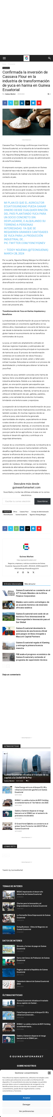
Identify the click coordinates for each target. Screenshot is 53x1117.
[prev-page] (4, 666)
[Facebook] (4, 102)
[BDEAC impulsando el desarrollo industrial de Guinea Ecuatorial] (8, 895)
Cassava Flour (24, 512)
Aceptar (26, 1098)
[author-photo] (26, 553)
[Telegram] (33, 102)
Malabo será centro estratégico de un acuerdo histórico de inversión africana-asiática (32, 605)
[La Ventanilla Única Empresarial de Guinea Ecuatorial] (8, 918)
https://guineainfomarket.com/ (26, 560)
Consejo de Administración (40, 512)
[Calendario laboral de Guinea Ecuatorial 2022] (8, 984)
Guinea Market (10, 94)
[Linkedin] (21, 102)
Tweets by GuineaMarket (12, 870)
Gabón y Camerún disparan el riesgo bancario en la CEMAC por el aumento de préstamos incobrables (31, 813)
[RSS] (29, 572)
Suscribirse (42, 501)
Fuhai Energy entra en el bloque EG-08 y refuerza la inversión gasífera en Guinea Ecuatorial (31, 789)
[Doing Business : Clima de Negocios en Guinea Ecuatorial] (8, 930)
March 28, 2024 (14, 253)
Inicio (4, 64)
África (15, 512)
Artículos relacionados (13, 584)
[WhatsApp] (16, 102)
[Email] (27, 102)
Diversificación (8, 514)
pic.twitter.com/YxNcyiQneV (24, 243)
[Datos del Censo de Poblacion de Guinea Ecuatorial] (8, 961)
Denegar (26, 1104)
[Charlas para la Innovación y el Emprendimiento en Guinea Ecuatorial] (8, 906)
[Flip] (38, 102)
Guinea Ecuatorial (21, 514)
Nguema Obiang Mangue (38, 514)
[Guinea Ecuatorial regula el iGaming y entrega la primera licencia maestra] (8, 645)
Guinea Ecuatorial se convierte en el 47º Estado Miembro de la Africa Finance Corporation (33, 593)
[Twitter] (10, 102)
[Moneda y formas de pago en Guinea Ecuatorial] (8, 949)
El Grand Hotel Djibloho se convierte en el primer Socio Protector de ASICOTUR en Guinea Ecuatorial (31, 826)
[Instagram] (24, 572)
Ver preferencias (26, 1111)
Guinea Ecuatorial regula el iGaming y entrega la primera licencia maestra (32, 645)
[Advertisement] (26, 27)
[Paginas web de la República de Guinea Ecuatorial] (8, 972)
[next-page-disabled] (7, 855)
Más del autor (30, 584)
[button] (49, 1073)
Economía (11, 64)
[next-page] (7, 666)
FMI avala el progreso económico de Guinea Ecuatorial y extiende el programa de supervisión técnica (33, 657)
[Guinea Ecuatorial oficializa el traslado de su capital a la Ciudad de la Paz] (26, 767)
